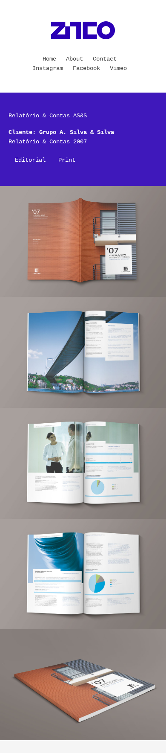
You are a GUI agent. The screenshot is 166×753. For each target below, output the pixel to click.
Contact (105, 58)
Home (49, 58)
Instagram (47, 68)
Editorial (30, 160)
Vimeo (118, 68)
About (74, 58)
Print (66, 160)
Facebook (86, 68)
